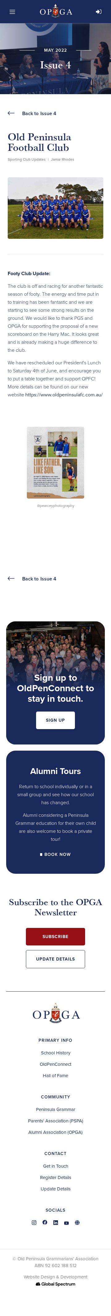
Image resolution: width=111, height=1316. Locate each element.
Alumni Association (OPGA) (55, 1132)
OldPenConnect (55, 1064)
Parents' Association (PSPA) (55, 1120)
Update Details (55, 959)
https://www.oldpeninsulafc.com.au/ (64, 394)
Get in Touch (55, 1166)
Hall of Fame (55, 1075)
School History (55, 1052)
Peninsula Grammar (55, 1109)
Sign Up (55, 720)
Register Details (55, 1177)
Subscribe (55, 936)
